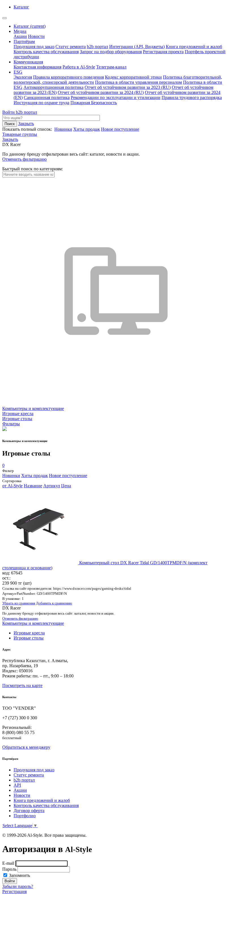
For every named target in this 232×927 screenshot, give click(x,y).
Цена (66, 485)
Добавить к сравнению (54, 603)
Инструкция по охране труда (41, 102)
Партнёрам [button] (24, 41)
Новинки (63, 129)
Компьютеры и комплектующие (33, 623)
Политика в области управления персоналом (138, 82)
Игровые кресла (29, 632)
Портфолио (25, 815)
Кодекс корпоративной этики (133, 77)
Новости (36, 36)
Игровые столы (29, 638)
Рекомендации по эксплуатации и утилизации (115, 97)
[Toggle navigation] (4, 18)
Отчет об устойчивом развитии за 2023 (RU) (128, 87)
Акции (20, 36)
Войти (9, 112)
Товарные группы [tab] (19, 134)
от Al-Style (12, 485)
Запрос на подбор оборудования (111, 51)
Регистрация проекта (163, 51)
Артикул (51, 485)
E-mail (8, 863)
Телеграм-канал (111, 67)
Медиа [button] (20, 31)
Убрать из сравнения (18, 603)
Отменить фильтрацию (24, 159)
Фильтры (11, 423)
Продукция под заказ (34, 46)
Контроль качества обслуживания (46, 51)
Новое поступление (120, 129)
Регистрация (14, 891)
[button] (10, 139)
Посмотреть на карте (22, 685)
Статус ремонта (70, 46)
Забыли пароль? (17, 886)
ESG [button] (18, 72)
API (17, 785)
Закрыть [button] (26, 123)
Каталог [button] (21, 7)
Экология (23, 77)
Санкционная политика (47, 97)
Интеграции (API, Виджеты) (137, 46)
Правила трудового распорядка (192, 97)
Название (33, 485)
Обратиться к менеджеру (26, 747)
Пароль (9, 869)
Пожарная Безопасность (93, 102)
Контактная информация (37, 67)
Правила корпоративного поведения (68, 77)
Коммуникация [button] (28, 61)
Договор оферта (29, 810)
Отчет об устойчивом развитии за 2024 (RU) (101, 92)
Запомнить (19, 875)
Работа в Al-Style (79, 67)
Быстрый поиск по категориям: (32, 168)
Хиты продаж (86, 129)
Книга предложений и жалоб (194, 46)
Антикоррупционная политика (53, 87)
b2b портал (97, 46)
